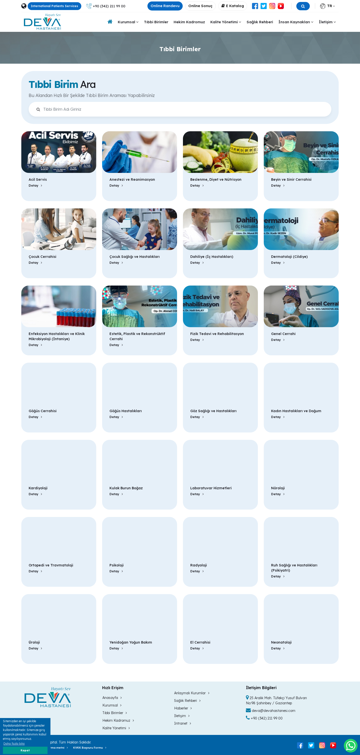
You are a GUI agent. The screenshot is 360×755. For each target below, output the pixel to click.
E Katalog (235, 5)
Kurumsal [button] (127, 22)
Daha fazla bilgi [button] (14, 743)
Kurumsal (110, 705)
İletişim (180, 716)
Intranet (180, 723)
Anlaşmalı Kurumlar (190, 693)
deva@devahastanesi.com (273, 710)
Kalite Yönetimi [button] (224, 22)
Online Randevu (165, 5)
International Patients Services (54, 6)
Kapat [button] (25, 750)
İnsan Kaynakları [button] (294, 22)
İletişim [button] (326, 22)
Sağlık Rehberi (260, 22)
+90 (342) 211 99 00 (109, 6)
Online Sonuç (200, 5)
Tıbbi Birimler (156, 22)
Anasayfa (110, 697)
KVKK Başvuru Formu (88, 747)
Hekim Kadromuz (189, 22)
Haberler (181, 708)
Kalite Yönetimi (114, 728)
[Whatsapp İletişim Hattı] (351, 746)
